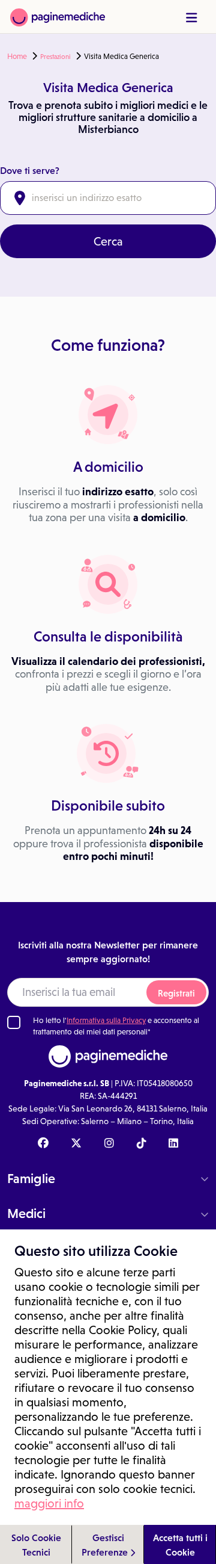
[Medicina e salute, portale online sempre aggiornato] (57, 16)
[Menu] (191, 17)
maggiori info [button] (49, 1503)
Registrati (176, 993)
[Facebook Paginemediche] (43, 1144)
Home (17, 56)
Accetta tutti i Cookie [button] (180, 1544)
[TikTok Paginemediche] (141, 1144)
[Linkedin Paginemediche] (173, 1144)
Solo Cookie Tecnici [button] (36, 1544)
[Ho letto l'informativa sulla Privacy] (13, 1022)
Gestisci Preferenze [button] (106, 1544)
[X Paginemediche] (76, 1144)
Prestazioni (55, 56)
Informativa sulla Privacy (106, 1020)
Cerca (108, 241)
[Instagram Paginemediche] (109, 1144)
